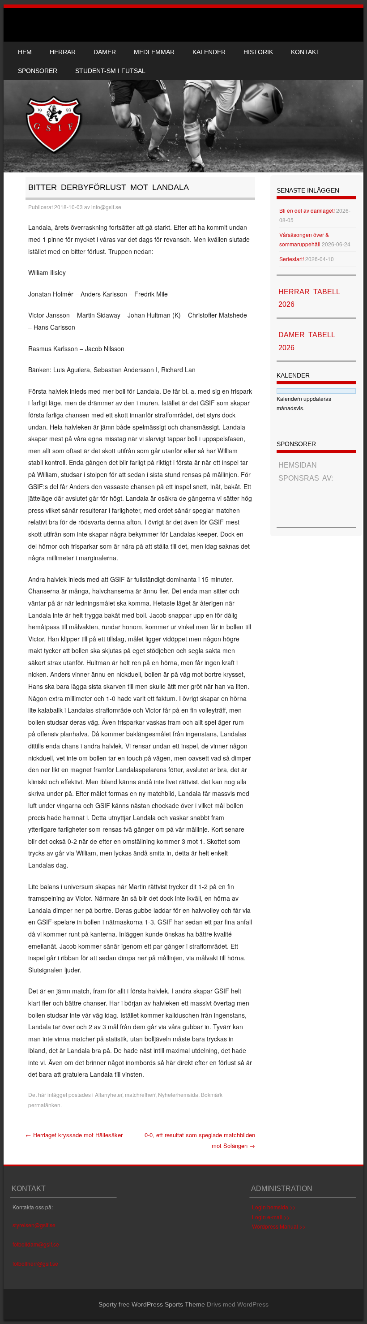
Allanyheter (108, 1094)
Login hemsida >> (274, 1207)
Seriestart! (291, 258)
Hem (25, 52)
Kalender (209, 52)
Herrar (63, 52)
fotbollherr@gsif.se (35, 1263)
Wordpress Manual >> (279, 1226)
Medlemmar (154, 52)
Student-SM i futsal (110, 70)
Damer (105, 52)
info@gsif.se (106, 207)
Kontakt (305, 52)
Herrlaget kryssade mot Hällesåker (74, 1135)
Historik (258, 52)
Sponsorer (37, 70)
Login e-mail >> (271, 1217)
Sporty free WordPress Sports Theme (151, 1304)
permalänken (44, 1105)
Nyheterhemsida (178, 1094)
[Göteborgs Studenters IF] (183, 90)
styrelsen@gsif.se (34, 1225)
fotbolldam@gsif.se (36, 1244)
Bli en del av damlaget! (307, 210)
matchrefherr (140, 1094)
